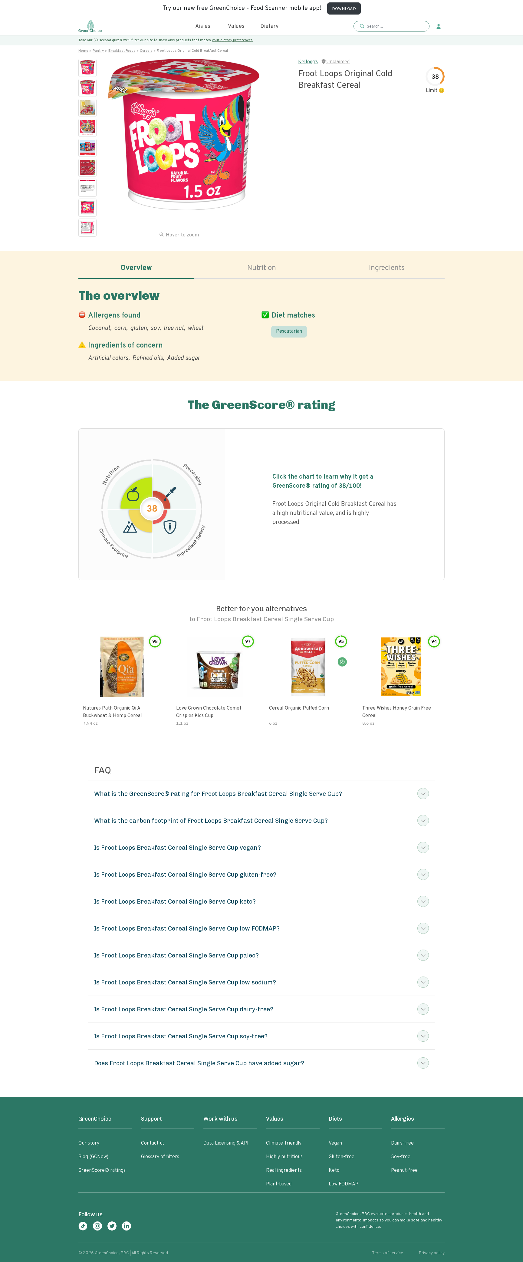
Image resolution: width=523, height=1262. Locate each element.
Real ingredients (284, 1171)
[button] (391, 26)
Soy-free (400, 1157)
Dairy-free (402, 1143)
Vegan (335, 1143)
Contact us (153, 1143)
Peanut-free (404, 1171)
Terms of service (387, 1253)
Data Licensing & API (225, 1143)
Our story (88, 1143)
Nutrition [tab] (261, 268)
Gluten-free (341, 1157)
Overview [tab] (136, 268)
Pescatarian (289, 331)
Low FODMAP (343, 1184)
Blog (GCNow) (93, 1157)
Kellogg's (308, 62)
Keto (334, 1171)
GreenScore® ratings (102, 1171)
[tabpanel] (261, 324)
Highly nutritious (284, 1157)
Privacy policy (432, 1253)
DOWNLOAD (344, 9)
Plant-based (278, 1184)
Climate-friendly (283, 1143)
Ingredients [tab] (387, 268)
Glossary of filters (160, 1157)
